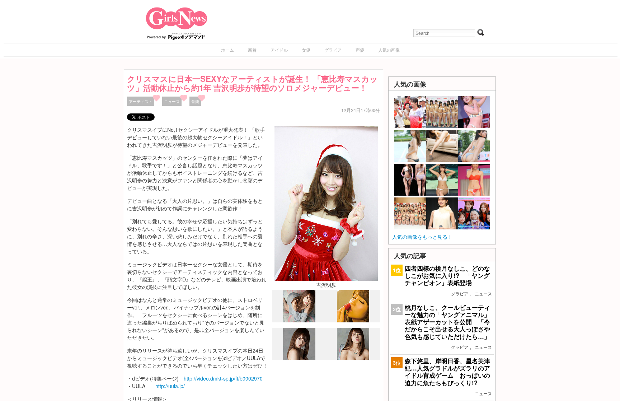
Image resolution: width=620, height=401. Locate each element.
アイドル (279, 50)
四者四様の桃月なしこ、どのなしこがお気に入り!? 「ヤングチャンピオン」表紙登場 (447, 275)
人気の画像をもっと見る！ (422, 236)
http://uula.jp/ (170, 386)
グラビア (333, 50)
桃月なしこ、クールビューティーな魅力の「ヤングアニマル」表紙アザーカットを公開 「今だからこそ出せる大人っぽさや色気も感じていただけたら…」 (447, 321)
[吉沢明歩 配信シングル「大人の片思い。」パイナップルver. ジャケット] (353, 358)
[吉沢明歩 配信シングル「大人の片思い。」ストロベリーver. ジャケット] (353, 320)
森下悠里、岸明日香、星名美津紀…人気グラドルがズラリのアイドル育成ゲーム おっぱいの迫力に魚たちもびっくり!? (447, 372)
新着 (252, 50)
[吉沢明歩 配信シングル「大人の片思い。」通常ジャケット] (299, 320)
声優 (360, 50)
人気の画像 (389, 50)
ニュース (172, 101)
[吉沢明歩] (326, 202)
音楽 (195, 101)
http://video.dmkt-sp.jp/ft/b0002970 (223, 378)
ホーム (227, 50)
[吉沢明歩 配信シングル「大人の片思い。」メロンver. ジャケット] (299, 358)
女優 (306, 50)
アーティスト (140, 101)
